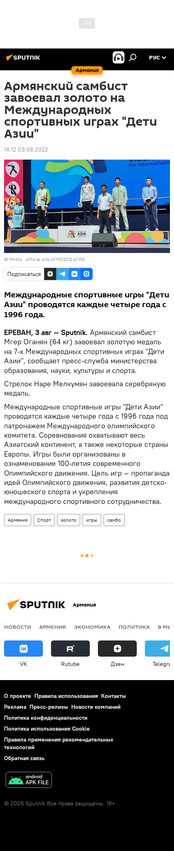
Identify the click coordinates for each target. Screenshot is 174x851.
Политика (134, 626)
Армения (18, 520)
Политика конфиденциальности (45, 717)
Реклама (15, 706)
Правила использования (66, 695)
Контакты (113, 695)
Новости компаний (96, 706)
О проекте (17, 695)
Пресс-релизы (49, 706)
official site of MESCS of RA (55, 259)
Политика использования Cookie (47, 728)
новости (17, 626)
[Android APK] (28, 781)
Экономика (92, 626)
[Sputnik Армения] (24, 60)
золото (68, 520)
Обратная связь (24, 758)
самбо (114, 520)
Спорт (44, 520)
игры (92, 520)
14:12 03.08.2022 (26, 149)
